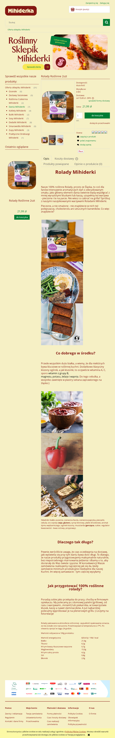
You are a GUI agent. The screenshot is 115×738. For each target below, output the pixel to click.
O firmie (92, 713)
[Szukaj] (106, 22)
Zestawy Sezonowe (18, 95)
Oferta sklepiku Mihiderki (18, 87)
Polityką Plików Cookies (75, 731)
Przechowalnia (32, 721)
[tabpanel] (75, 424)
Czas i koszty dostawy (56, 717)
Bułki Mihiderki (16, 114)
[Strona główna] (21, 10)
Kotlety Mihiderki (17, 110)
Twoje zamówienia (34, 713)
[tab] (46, 158)
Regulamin (10, 717)
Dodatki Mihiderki (18, 122)
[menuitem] (18, 29)
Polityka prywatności (77, 724)
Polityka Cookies (75, 713)
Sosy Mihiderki (16, 118)
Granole (13, 91)
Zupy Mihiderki (16, 130)
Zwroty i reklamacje (13, 713)
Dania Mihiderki (17, 106)
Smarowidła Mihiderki (20, 126)
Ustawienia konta (33, 717)
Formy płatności (54, 713)
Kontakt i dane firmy (14, 721)
